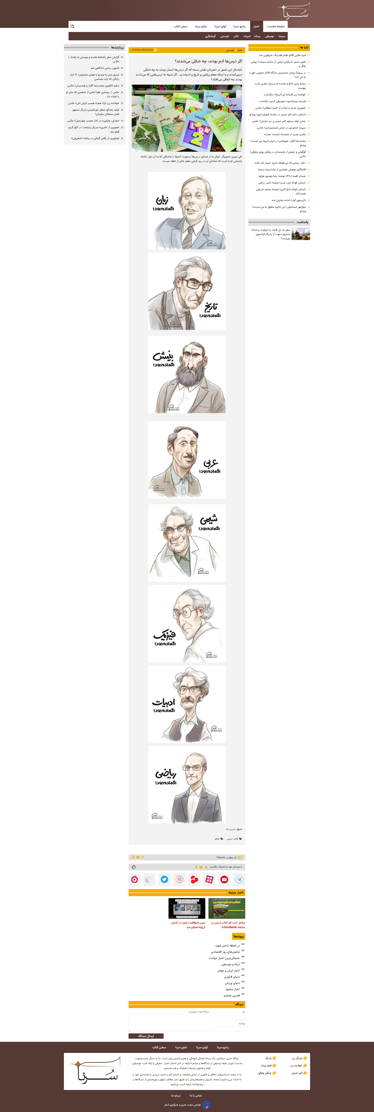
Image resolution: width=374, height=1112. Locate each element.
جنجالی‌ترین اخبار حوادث (224, 958)
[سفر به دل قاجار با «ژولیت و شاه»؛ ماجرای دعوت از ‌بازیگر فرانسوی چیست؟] (301, 234)
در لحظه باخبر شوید (227, 945)
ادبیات (246, 36)
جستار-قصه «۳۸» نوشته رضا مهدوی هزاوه (282, 176)
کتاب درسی (232, 839)
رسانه (257, 36)
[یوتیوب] (224, 880)
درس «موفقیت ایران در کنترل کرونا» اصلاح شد (188, 925)
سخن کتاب (181, 26)
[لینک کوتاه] (142, 857)
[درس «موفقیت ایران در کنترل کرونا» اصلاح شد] (186, 908)
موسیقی (270, 36)
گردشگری (210, 36)
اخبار (256, 26)
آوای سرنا (221, 26)
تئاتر (236, 36)
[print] (133, 857)
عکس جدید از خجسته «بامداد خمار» (285, 134)
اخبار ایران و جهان (229, 970)
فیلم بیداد (266, 1065)
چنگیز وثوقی (265, 1073)
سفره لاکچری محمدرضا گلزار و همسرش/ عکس (93, 85)
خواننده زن (296, 1065)
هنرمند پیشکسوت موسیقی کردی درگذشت (282, 101)
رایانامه (242, 1023)
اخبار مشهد (232, 989)
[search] (73, 26)
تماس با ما (196, 1095)
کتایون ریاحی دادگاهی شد (104, 68)
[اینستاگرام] (179, 880)
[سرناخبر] (293, 10)
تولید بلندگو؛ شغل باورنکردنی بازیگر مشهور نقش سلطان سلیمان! (95, 112)
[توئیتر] (200, 867)
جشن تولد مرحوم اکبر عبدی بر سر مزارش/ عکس (279, 121)
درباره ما (176, 1095)
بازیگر (268, 1058)
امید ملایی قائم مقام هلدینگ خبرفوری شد (282, 55)
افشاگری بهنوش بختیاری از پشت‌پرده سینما (282, 169)
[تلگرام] (205, 866)
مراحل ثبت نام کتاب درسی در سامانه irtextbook (228, 925)
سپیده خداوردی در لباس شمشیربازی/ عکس (281, 128)
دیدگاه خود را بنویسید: (198, 1012)
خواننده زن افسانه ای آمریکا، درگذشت (285, 94)
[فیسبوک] (196, 866)
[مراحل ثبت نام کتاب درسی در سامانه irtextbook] (226, 908)
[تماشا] (194, 880)
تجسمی (225, 36)
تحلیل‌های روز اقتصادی (225, 951)
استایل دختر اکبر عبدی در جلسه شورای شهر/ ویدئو (278, 114)
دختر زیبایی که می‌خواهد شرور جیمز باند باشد (280, 163)
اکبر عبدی (297, 1073)
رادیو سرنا (240, 26)
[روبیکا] (149, 880)
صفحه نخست (276, 26)
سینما (282, 36)
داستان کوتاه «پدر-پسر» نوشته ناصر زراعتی (282, 183)
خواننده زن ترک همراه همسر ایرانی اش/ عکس (93, 103)
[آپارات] (209, 880)
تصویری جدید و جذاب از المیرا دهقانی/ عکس (280, 108)
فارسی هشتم (232, 995)
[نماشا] (134, 880)
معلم (217, 839)
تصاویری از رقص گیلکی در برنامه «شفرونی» (95, 138)
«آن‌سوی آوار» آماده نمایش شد (289, 200)
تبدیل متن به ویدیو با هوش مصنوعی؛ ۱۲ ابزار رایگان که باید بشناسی (94, 77)
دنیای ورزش (232, 983)
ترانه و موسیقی (230, 964)
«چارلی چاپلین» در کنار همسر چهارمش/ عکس (93, 121)
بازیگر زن (297, 1058)
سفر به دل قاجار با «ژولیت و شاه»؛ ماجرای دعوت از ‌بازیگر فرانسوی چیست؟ (270, 234)
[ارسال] (138, 857)
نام (244, 1012)
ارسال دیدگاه (146, 1036)
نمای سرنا (201, 26)
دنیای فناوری (232, 976)
